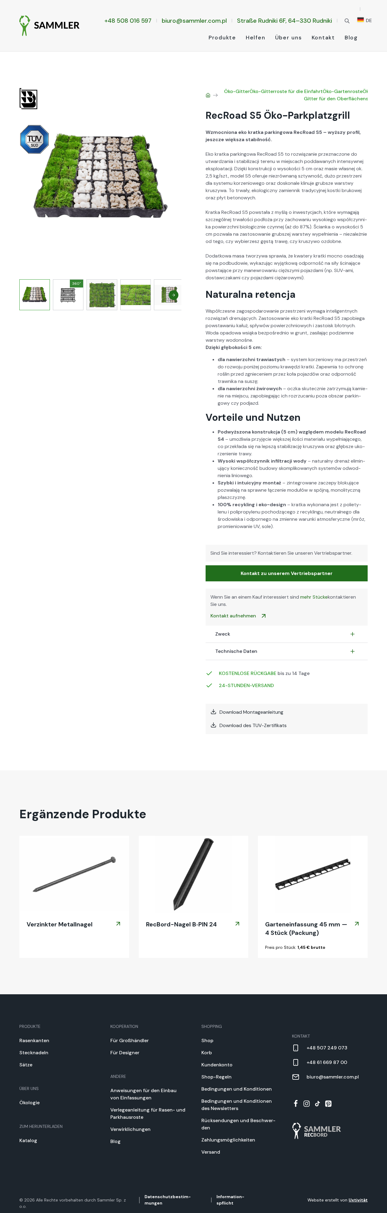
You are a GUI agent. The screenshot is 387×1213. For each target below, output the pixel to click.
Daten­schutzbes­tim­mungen (168, 1200)
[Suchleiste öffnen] (347, 20)
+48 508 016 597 (127, 21)
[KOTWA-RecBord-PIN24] (194, 874)
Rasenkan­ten (34, 1040)
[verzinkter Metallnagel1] (74, 874)
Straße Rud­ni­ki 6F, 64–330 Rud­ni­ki (284, 21)
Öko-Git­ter (236, 91)
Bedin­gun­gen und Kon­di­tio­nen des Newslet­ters (236, 1105)
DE (368, 20)
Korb (206, 1052)
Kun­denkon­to (217, 1065)
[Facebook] (295, 1103)
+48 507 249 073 (327, 1048)
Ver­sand (210, 1152)
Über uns (288, 37)
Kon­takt (323, 37)
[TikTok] (317, 1103)
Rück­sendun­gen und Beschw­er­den (238, 1124)
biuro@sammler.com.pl (194, 21)
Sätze (25, 1065)
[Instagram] (306, 1103)
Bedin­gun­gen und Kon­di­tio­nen (236, 1089)
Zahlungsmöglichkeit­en (228, 1140)
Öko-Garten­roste (343, 91)
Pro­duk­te (222, 37)
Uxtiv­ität (358, 1200)
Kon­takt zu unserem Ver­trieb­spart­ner (287, 573)
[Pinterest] (328, 1103)
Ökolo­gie (29, 1102)
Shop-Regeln (216, 1077)
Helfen (255, 37)
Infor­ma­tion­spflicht (230, 1200)
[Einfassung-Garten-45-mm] (313, 874)
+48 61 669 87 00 (327, 1062)
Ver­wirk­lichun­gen (130, 1129)
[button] (173, 295)
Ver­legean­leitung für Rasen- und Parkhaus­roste (147, 1113)
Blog (351, 37)
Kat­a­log (28, 1140)
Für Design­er (124, 1052)
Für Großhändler (129, 1040)
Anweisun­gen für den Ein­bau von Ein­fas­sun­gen (143, 1094)
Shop (207, 1040)
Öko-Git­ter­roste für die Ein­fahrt (286, 91)
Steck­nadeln (33, 1052)
